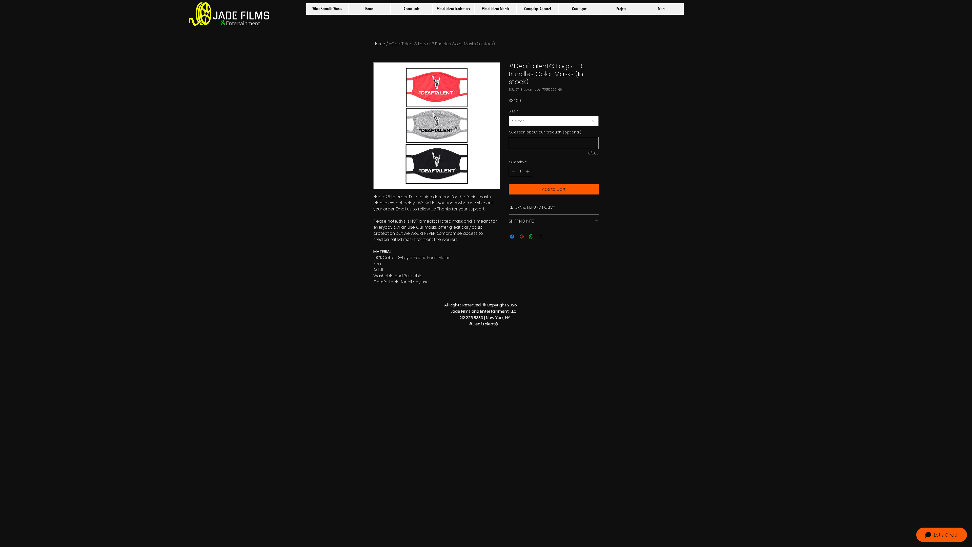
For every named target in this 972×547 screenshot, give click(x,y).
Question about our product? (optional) (545, 132)
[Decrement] (513, 171)
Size (513, 111)
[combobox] (554, 121)
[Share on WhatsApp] (531, 236)
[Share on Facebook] (512, 236)
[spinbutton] (520, 171)
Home (379, 44)
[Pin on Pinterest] (522, 236)
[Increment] (528, 171)
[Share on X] (541, 236)
